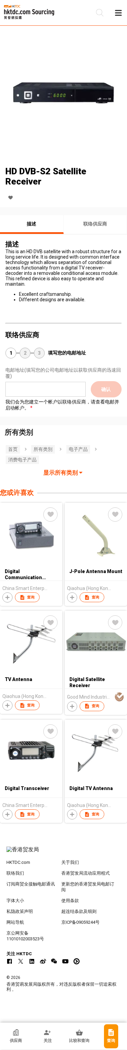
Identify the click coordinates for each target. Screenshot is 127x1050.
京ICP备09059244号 (80, 922)
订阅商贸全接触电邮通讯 (30, 884)
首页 (13, 449)
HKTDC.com (18, 862)
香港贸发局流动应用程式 (85, 873)
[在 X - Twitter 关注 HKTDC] (21, 961)
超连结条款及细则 (79, 911)
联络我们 (15, 873)
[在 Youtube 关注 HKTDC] (65, 961)
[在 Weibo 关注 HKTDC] (43, 961)
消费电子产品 (22, 459)
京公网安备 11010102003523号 (25, 936)
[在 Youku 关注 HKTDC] (76, 961)
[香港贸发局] (63, 853)
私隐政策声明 (19, 911)
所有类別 (43, 449)
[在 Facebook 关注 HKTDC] (9, 961)
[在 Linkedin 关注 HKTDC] (32, 961)
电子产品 (78, 449)
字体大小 (15, 900)
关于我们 (70, 862)
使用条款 (70, 900)
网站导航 (15, 922)
